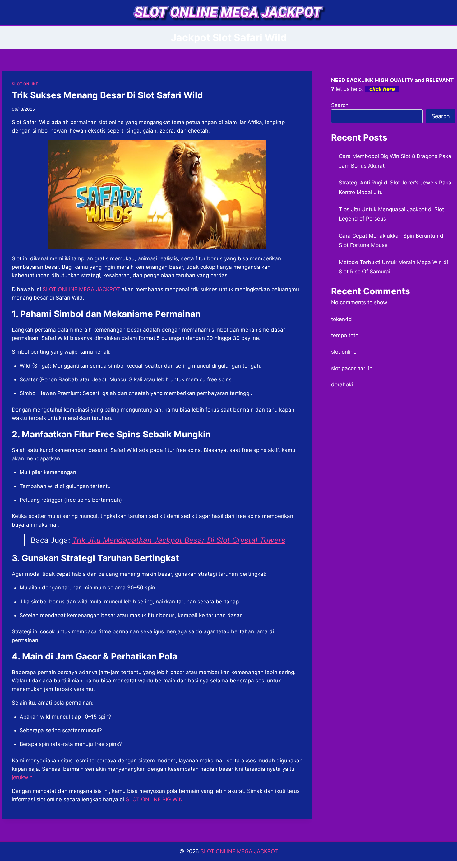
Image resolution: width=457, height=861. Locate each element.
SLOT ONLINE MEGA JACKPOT (81, 289)
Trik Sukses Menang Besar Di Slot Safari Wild (107, 95)
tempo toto (344, 335)
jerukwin (22, 777)
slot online (344, 352)
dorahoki (342, 384)
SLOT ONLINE (25, 83)
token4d (341, 319)
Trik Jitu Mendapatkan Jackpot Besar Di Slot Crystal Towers (178, 540)
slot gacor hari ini (352, 368)
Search (340, 105)
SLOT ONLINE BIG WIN (154, 799)
